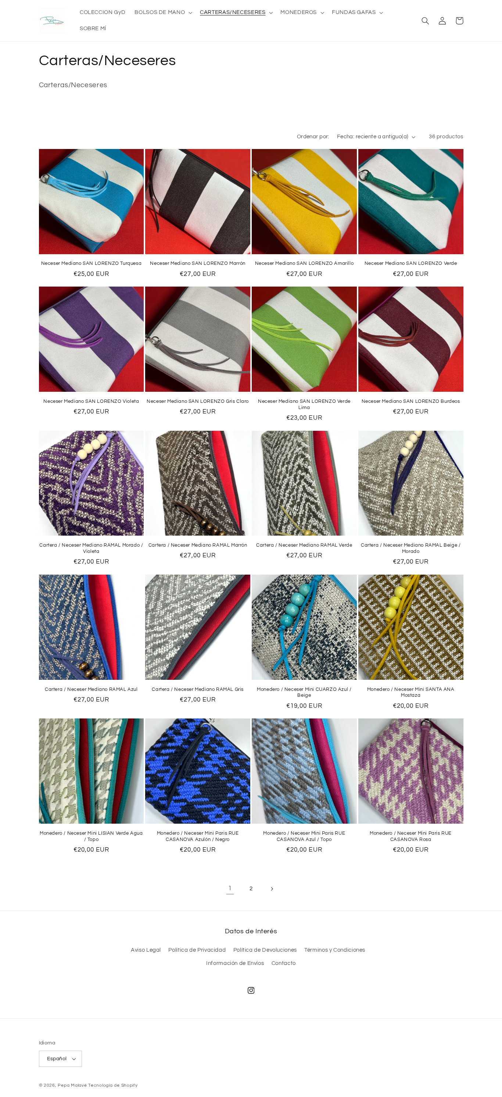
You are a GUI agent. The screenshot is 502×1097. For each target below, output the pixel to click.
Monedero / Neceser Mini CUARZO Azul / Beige (304, 692)
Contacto (284, 963)
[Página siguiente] (271, 888)
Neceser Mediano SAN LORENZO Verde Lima (304, 404)
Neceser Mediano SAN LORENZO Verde (411, 263)
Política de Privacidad (197, 950)
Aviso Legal (146, 950)
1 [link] (230, 888)
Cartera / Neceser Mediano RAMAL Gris (198, 689)
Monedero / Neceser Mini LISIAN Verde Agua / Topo (91, 836)
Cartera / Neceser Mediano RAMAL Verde (304, 545)
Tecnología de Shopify (112, 1085)
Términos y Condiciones (334, 950)
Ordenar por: (313, 136)
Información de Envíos (235, 963)
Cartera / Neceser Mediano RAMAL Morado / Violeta (91, 548)
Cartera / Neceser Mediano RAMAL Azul (91, 689)
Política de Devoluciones (265, 950)
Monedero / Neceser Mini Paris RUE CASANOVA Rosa (411, 836)
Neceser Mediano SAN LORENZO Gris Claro (198, 401)
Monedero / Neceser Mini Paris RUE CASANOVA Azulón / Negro (198, 836)
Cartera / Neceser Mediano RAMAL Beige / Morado (410, 548)
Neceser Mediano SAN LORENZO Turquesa (91, 263)
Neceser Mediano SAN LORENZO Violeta (91, 401)
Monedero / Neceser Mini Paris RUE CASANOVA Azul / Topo (304, 836)
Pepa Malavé (72, 1085)
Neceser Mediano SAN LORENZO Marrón (197, 263)
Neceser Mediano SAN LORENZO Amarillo (304, 263)
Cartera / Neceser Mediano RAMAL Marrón (197, 545)
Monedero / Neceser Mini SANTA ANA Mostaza (411, 692)
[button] (163, 12)
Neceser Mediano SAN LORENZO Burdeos (411, 401)
